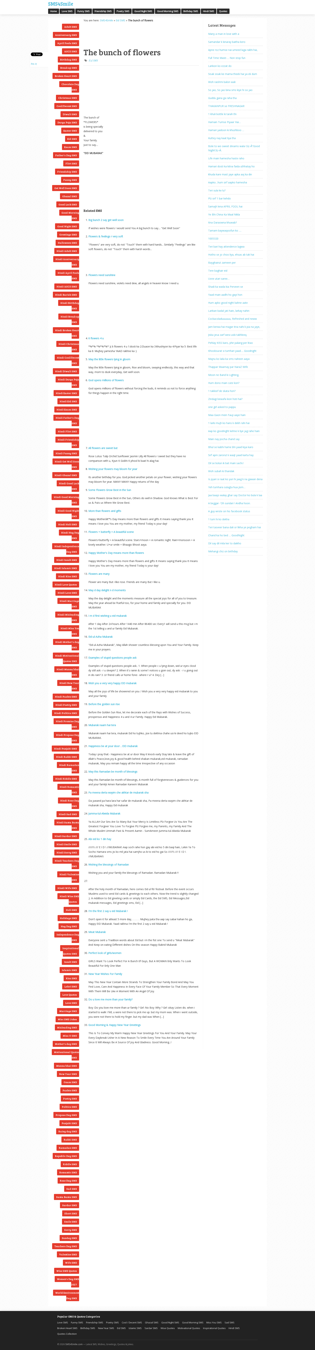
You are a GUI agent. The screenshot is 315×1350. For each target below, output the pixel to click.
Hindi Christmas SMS (69, 346)
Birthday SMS (190, 11)
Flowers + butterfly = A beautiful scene (111, 532)
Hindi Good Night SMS (68, 513)
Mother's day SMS (66, 1044)
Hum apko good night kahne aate (228, 302)
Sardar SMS (69, 1205)
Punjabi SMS (69, 1123)
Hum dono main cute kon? (223, 383)
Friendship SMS (103, 11)
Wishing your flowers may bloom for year (112, 469)
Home (53, 11)
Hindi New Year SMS (69, 685)
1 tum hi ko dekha (218, 519)
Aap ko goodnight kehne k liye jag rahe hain (234, 431)
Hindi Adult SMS (67, 251)
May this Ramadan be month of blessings (112, 771)
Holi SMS (71, 910)
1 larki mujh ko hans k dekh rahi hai (229, 423)
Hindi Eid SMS (68, 401)
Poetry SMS (123, 11)
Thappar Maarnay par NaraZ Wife (228, 367)
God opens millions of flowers (106, 380)
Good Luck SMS (68, 204)
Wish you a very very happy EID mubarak (112, 683)
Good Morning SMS (167, 11)
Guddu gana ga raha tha (222, 98)
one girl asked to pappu (222, 407)
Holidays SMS (68, 918)
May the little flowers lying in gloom (109, 359)
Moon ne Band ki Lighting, (223, 375)
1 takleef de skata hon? (222, 391)
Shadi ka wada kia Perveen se (225, 286)
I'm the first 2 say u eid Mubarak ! (108, 911)
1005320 (213, 238)
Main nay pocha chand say (224, 439)
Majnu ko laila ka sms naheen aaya (229, 359)
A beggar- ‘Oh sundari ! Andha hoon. (229, 503)
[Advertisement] (101, 34)
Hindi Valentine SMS (69, 877)
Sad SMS (71, 1189)
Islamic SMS (69, 970)
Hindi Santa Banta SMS (68, 825)
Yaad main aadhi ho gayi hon (225, 294)
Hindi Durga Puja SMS (68, 382)
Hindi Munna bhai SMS (68, 672)
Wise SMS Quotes (66, 1271)
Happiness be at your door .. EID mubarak (113, 746)
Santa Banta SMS (66, 1197)
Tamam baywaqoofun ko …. (224, 230)
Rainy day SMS (67, 1131)
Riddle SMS (70, 1164)
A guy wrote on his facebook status (229, 511)
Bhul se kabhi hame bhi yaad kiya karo (230, 447)
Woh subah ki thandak (221, 471)
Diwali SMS (70, 114)
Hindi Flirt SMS (67, 431)
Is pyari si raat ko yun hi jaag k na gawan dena (235, 479)
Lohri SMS (70, 986)
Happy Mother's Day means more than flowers (116, 553)
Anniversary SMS (66, 35)
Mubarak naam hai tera (102, 725)
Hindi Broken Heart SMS (67, 332)
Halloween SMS (67, 242)
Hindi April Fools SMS (68, 275)
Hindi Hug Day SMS (70, 535)
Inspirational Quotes (214, 1328)
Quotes (223, 11)
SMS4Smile (60, 3)
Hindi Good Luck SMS (69, 486)
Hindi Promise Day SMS (67, 723)
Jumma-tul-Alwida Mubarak (104, 813)
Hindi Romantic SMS (69, 789)
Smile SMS (70, 1221)
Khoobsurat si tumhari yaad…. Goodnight (232, 351)
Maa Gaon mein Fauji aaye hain (227, 415)
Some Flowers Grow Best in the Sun (109, 490)
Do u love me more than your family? (110, 999)
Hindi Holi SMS (67, 524)
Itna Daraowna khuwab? (222, 222)
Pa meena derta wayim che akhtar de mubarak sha (118, 792)
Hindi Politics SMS (65, 713)
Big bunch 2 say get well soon (106, 220)
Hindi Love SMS (67, 592)
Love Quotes (69, 994)
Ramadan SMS (68, 1147)
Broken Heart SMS (66, 76)
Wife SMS (71, 1262)
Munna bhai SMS (66, 1065)
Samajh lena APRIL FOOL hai (225, 206)
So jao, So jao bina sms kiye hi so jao (230, 90)
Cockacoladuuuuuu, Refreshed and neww (232, 318)
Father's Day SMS (66, 155)
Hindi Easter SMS (66, 393)
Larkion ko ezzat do (220, 66)
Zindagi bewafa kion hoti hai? (225, 399)
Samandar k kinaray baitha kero (226, 42)
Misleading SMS (67, 1027)
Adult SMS (70, 26)
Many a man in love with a (223, 34)
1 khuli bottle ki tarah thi (222, 114)
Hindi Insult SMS (66, 560)
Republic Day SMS (66, 1156)
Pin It (34, 64)
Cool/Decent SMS (67, 106)
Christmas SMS (67, 98)
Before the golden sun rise (104, 704)
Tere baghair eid (217, 270)
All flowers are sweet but (103, 448)
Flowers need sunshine (101, 275)
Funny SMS (83, 11)
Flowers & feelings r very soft (105, 236)
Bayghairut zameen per (222, 262)
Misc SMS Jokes (67, 1019)
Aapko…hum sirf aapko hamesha (227, 182)
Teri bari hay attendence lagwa (226, 246)
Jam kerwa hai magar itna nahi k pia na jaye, (234, 326)
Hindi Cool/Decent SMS (68, 360)
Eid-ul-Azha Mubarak (100, 636)
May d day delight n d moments (107, 590)
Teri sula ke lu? (216, 190)
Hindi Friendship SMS (68, 442)
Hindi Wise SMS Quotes (69, 898)
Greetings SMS (68, 234)
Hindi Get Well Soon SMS (67, 464)
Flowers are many (99, 573)
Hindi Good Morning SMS (66, 499)
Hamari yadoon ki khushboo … (226, 130)
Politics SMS (69, 1106)
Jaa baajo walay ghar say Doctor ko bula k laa (235, 495)
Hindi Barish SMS (66, 294)
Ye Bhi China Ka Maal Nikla (224, 214)
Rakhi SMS (70, 1139)
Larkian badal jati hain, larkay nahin (228, 310)
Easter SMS (70, 130)
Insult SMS (70, 962)
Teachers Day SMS (65, 1246)
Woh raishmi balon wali (222, 82)
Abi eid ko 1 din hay (99, 839)
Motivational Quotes (189, 1328)
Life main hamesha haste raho (226, 158)
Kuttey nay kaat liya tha (222, 138)
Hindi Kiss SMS (67, 576)
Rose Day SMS (68, 1180)
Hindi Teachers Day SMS (67, 863)
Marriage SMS (68, 1011)
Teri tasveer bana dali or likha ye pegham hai (234, 527)
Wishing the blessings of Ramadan (108, 864)
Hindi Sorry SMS (67, 852)
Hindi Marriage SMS (69, 603)
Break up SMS (68, 67)
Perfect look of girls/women (104, 953)
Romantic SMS (68, 1172)
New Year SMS (68, 1074)
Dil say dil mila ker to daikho (224, 543)
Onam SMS (70, 1082)
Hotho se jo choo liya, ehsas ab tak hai (231, 254)
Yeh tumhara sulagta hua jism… (226, 487)
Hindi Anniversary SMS (67, 261)
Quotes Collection (67, 1333)
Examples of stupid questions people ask (112, 657)
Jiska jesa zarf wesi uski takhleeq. (227, 334)
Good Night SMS (143, 11)
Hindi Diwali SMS (66, 371)
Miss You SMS (214, 1322)
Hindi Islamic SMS (65, 568)
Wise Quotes (168, 1328)
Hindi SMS (208, 11)
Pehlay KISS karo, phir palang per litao (230, 343)
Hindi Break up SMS (70, 319)
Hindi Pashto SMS (66, 696)
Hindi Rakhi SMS (66, 756)
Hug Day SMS (69, 926)
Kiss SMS (71, 978)
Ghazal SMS (69, 196)
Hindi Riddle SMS (66, 778)
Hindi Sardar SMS (66, 836)
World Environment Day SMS (67, 1295)
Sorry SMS (70, 1230)
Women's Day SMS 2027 (68, 1281)
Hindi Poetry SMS (66, 705)
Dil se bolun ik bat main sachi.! (226, 463)
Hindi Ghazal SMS (66, 475)
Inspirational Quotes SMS (70, 950)
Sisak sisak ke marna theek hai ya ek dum (232, 74)
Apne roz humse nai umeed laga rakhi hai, (233, 50)
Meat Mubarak (97, 932)
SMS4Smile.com (74, 1344)
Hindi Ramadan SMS (69, 767)
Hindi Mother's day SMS (67, 644)
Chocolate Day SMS (70, 86)
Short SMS (70, 1213)
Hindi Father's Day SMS (67, 420)
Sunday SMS (69, 1238)
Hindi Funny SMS (66, 453)
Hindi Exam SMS (67, 409)
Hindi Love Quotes (66, 584)
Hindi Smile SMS (67, 844)
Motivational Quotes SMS (66, 1054)
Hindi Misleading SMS (68, 617)
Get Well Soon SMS (65, 188)
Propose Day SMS (66, 1115)
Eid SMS (72, 139)
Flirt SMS (71, 163)
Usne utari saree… (219, 278)
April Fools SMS (67, 43)
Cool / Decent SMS (132, 1322)
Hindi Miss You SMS (70, 631)
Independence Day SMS (68, 937)
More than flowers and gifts (104, 511)
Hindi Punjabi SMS (65, 748)
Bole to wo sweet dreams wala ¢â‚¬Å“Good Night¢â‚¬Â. (234, 148)
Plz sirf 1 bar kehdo (219, 198)
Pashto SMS (70, 1090)
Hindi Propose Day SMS (67, 737)
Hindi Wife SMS (67, 888)
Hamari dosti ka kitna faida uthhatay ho (231, 166)
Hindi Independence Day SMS (66, 548)
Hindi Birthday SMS (69, 305)
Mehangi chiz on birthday (223, 551)
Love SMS (67, 11)
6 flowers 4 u (96, 338)
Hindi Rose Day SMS (69, 803)
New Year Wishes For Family (105, 974)
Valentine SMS (68, 1254)
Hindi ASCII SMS (67, 286)
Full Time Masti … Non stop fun (226, 58)
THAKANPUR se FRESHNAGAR (226, 106)
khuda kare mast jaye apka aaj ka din (230, 174)
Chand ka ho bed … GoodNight (226, 535)
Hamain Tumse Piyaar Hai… (224, 122)
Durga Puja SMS (67, 122)
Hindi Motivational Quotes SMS (67, 658)
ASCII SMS (70, 51)
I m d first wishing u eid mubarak (107, 615)
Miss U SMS (70, 1035)
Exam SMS (70, 147)
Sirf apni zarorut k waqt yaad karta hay (231, 455)
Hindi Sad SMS (68, 814)
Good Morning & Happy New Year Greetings (114, 1025)
